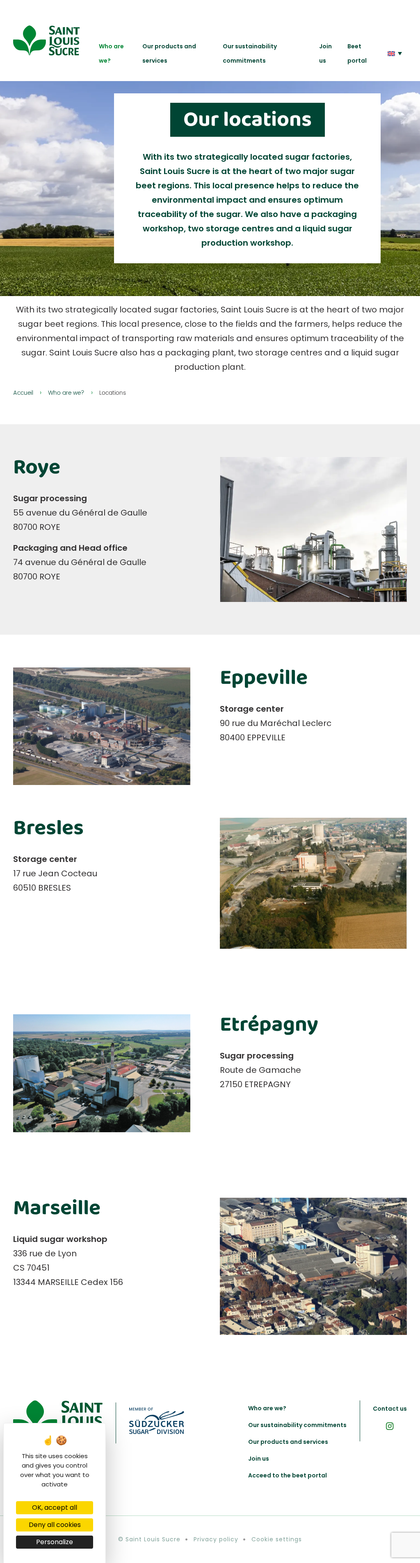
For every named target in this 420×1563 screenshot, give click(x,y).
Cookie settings (276, 1539)
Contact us (390, 1409)
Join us (325, 53)
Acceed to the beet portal (287, 1475)
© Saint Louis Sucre (149, 1539)
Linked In (390, 1425)
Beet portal (357, 53)
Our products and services (169, 53)
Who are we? (111, 53)
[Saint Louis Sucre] (46, 40)
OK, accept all (54, 1507)
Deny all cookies (55, 1524)
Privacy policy (216, 1539)
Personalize (54, 1542)
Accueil (23, 393)
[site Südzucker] (156, 1423)
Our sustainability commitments (250, 53)
